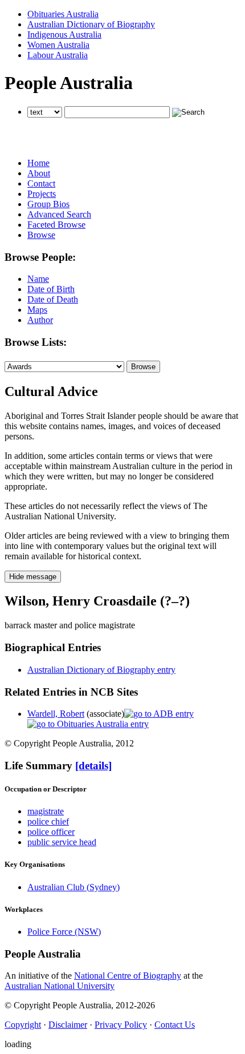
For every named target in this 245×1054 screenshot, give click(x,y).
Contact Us (174, 1024)
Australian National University (60, 986)
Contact (41, 183)
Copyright (23, 1024)
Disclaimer (67, 1024)
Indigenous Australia (64, 34)
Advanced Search (59, 214)
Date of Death (52, 299)
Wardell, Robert (55, 713)
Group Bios (48, 204)
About (38, 173)
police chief (48, 821)
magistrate (45, 811)
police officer (51, 832)
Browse (41, 235)
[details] (93, 766)
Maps (37, 309)
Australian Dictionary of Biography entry (101, 670)
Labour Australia (57, 55)
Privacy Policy (121, 1024)
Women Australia (58, 45)
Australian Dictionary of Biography (91, 24)
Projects (41, 194)
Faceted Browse (56, 224)
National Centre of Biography (127, 975)
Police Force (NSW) (64, 931)
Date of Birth (51, 289)
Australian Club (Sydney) (73, 887)
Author (40, 320)
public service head (61, 842)
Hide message (32, 576)
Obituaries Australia (63, 14)
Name (38, 279)
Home (38, 163)
